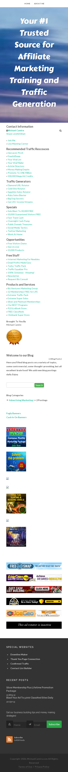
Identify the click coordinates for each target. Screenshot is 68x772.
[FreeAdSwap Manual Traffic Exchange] (34, 565)
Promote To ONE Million (20, 172)
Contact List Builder (21, 668)
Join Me (11, 140)
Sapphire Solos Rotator (19, 192)
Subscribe (54, 724)
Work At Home (15, 234)
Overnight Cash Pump (19, 221)
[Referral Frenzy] (16, 436)
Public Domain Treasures (20, 224)
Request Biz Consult (18, 279)
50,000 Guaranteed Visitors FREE (24, 214)
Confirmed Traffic (19, 663)
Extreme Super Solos (18, 298)
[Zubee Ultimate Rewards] (7, 478)
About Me (39, 3)
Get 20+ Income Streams (20, 202)
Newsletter (13, 276)
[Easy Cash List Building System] (34, 589)
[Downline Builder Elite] (16, 461)
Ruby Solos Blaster (17, 195)
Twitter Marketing (17, 231)
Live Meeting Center (18, 143)
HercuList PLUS (15, 152)
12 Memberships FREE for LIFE (23, 291)
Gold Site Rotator (16, 188)
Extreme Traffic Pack (18, 295)
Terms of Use (25, 766)
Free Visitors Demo (17, 243)
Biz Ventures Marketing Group (23, 288)
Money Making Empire (18, 169)
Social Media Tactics (18, 227)
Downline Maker (19, 654)
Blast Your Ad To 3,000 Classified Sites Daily (29, 697)
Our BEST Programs (18, 305)
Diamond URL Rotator (18, 185)
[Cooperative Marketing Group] (7, 486)
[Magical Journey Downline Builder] (16, 536)
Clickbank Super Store (19, 315)
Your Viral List (14, 159)
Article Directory (16, 166)
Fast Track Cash (16, 217)
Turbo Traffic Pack (17, 266)
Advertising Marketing (21, 400)
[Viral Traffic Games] (16, 503)
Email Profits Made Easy (19, 262)
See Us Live (13, 246)
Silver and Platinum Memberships (24, 301)
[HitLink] (7, 520)
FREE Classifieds (16, 311)
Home (27, 3)
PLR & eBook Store (17, 308)
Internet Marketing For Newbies (24, 259)
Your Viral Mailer (16, 162)
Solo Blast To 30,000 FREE (21, 211)
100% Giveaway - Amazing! (21, 272)
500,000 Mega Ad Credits (20, 176)
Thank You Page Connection (25, 659)
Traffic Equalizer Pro (18, 269)
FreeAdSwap (14, 156)
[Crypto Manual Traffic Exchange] (34, 625)
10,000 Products (16, 250)
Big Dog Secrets (16, 198)
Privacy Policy (42, 766)
